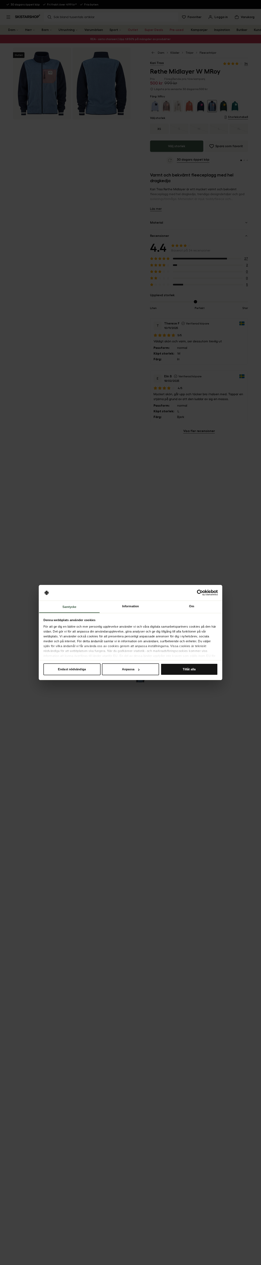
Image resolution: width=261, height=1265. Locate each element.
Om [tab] (191, 606)
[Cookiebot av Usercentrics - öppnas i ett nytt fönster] (200, 593)
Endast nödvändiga (72, 669)
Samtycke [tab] (69, 607)
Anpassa (128, 669)
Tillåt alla (189, 669)
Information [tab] (130, 606)
